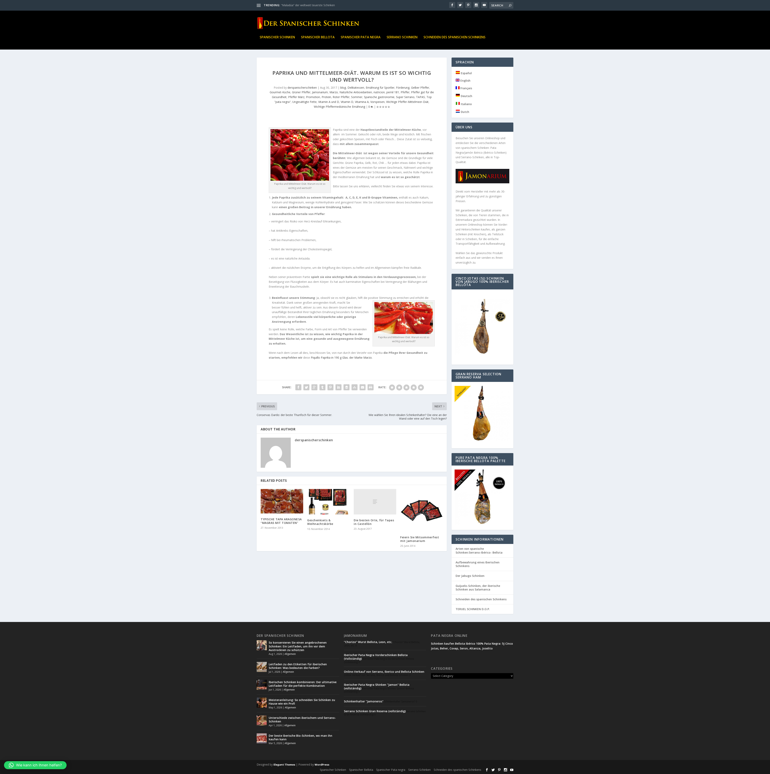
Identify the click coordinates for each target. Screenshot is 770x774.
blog (343, 87)
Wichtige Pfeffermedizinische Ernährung (339, 107)
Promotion (313, 97)
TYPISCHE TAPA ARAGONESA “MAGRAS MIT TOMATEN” (281, 521)
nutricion (379, 92)
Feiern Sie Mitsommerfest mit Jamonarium (419, 539)
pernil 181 (392, 92)
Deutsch (466, 96)
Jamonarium (320, 92)
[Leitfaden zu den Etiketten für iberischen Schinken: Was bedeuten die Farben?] (262, 667)
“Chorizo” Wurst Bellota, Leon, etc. (368, 642)
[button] (35, 765)
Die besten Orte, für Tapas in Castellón (374, 522)
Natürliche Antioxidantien (355, 92)
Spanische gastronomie (379, 97)
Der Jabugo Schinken (470, 576)
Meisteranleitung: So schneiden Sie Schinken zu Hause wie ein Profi (302, 701)
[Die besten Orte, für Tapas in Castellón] (375, 501)
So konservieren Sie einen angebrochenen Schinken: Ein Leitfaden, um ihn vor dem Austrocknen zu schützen (298, 646)
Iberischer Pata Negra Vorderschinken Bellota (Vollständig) (376, 656)
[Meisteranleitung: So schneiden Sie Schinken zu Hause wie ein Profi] (262, 703)
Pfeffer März (296, 97)
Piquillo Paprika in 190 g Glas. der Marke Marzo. (341, 357)
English (465, 80)
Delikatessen (356, 87)
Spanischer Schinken (277, 37)
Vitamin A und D (328, 102)
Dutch (464, 112)
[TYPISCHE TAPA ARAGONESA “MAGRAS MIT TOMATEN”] (282, 501)
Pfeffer (405, 92)
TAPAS (420, 97)
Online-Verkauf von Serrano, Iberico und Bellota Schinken (384, 672)
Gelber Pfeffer (420, 87)
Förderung (402, 87)
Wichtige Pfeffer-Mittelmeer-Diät (407, 102)
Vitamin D (347, 102)
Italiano (466, 104)
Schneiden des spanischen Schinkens (454, 37)
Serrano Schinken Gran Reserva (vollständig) (375, 711)
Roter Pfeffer (341, 97)
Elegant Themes (284, 764)
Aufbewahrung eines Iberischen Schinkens (477, 564)
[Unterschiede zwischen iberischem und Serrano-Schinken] (262, 720)
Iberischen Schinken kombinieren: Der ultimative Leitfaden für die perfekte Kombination (302, 684)
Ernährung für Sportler (380, 87)
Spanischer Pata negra (361, 37)
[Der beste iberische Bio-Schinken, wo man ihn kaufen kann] (262, 738)
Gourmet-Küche (280, 92)
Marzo (333, 92)
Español (466, 73)
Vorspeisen (377, 102)
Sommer (356, 97)
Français (466, 88)
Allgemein (290, 654)
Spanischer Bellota (318, 37)
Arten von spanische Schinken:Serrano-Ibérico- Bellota (479, 550)
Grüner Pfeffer (301, 92)
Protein (326, 97)
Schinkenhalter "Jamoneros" (363, 701)
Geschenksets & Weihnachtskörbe (320, 522)
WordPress (322, 764)
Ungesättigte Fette (304, 102)
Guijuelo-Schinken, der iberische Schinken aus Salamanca (478, 587)
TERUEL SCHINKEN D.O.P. (473, 609)
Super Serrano (405, 97)
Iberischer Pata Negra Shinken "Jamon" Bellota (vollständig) (376, 686)
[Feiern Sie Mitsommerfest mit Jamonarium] (421, 510)
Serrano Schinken (402, 37)
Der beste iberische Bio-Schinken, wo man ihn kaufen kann (300, 737)
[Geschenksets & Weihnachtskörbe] (328, 501)
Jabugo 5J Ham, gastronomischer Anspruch (309, 5)
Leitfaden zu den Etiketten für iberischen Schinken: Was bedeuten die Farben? (298, 666)
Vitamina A (362, 102)
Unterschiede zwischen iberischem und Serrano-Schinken (302, 719)
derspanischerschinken (302, 87)
